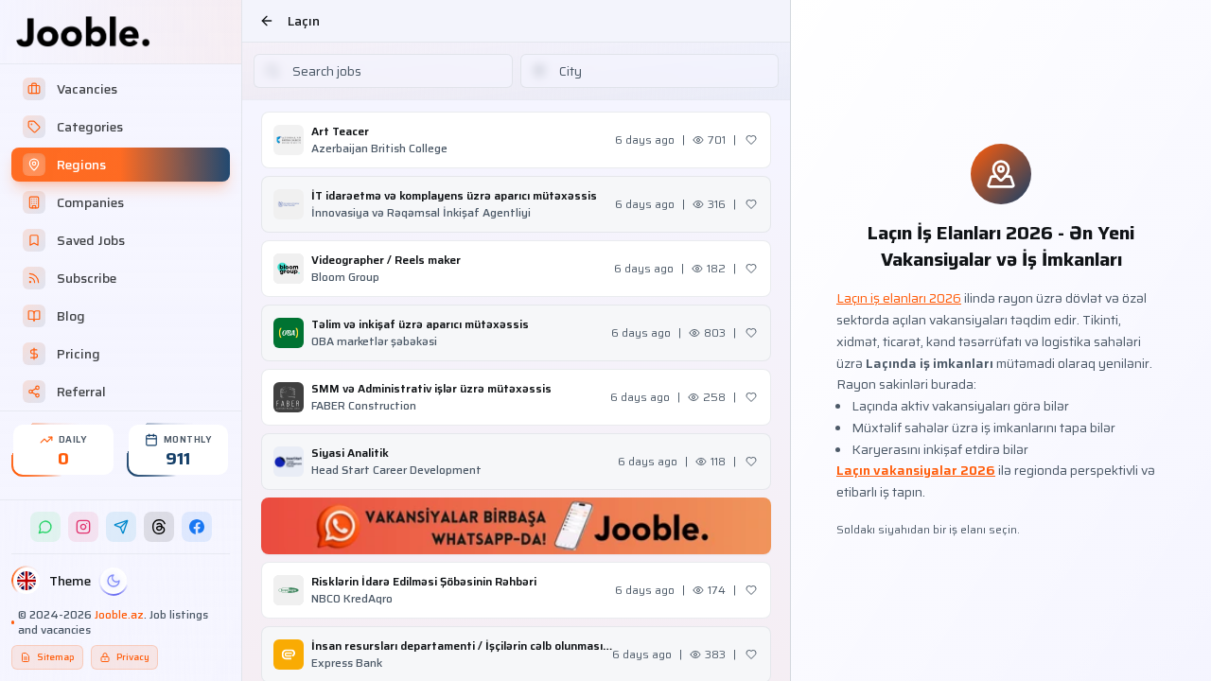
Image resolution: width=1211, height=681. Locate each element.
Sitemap (56, 657)
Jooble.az (119, 614)
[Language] (26, 581)
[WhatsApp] (45, 527)
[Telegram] (121, 527)
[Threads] (159, 527)
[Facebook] (197, 527)
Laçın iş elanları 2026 (898, 298)
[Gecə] (113, 581)
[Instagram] (83, 527)
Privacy (132, 657)
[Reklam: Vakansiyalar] (516, 526)
